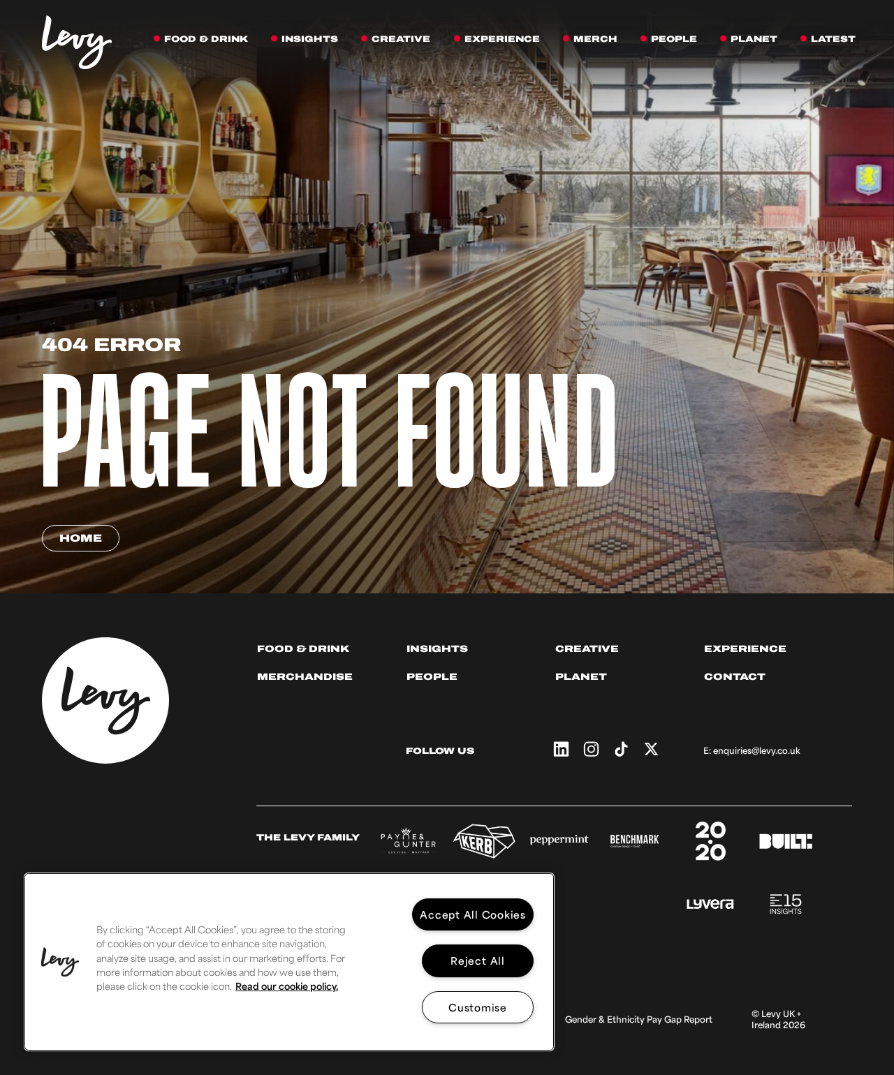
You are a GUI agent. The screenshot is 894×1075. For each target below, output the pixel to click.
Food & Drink (303, 649)
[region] (289, 962)
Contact (734, 676)
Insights (437, 649)
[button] (60, 962)
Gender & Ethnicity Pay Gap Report (638, 1019)
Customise (477, 1007)
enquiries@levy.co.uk (756, 750)
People (431, 676)
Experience (745, 649)
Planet (581, 676)
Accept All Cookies (473, 914)
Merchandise (305, 676)
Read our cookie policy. (286, 986)
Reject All (477, 960)
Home (80, 538)
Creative (587, 649)
